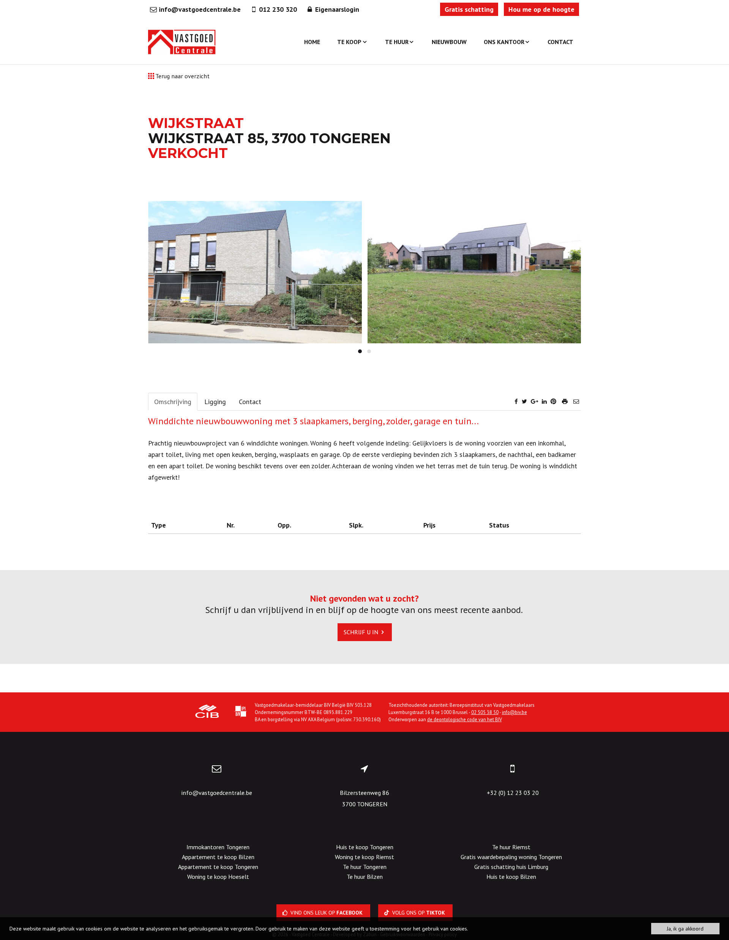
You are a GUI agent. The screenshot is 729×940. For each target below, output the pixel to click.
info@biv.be (514, 712)
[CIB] (207, 712)
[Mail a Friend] (576, 401)
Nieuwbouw (449, 42)
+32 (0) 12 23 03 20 (513, 792)
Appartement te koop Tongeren (218, 866)
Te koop (349, 42)
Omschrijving (172, 401)
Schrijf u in (362, 632)
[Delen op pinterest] (553, 401)
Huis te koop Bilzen (511, 876)
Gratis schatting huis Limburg (511, 866)
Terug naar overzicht (182, 76)
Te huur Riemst (511, 847)
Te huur (397, 42)
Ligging (215, 401)
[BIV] (240, 712)
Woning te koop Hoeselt (218, 876)
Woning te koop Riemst (364, 857)
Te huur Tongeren (365, 866)
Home (312, 42)
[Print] (565, 401)
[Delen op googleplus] (534, 401)
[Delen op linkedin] (544, 401)
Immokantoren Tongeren (217, 847)
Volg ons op (418, 912)
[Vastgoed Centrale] (182, 41)
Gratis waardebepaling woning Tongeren (511, 857)
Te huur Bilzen (365, 876)
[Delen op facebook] (516, 401)
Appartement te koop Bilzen (218, 857)
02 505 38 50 (485, 712)
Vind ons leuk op (326, 912)
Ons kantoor (504, 42)
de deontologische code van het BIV (464, 719)
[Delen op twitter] (524, 401)
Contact (560, 42)
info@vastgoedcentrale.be (216, 792)
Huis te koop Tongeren (364, 847)
